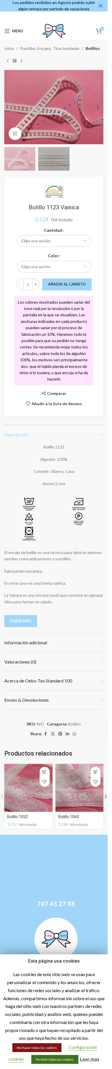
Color (53, 255)
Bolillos (93, 48)
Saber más (20, 621)
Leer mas (89, 1059)
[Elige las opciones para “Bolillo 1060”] (95, 772)
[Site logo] (54, 30)
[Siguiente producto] (21, 60)
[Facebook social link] (45, 734)
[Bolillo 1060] (79, 788)
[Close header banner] (100, 5)
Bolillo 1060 (68, 816)
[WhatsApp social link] (74, 734)
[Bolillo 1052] (28, 788)
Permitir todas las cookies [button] (55, 1059)
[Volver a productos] (14, 60)
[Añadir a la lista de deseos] (45, 782)
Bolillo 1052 (17, 816)
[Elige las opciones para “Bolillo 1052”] (45, 772)
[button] (10, 107)
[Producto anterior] (7, 60)
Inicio (9, 48)
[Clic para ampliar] (15, 133)
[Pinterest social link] (60, 734)
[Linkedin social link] (67, 734)
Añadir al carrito (67, 284)
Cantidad (53, 230)
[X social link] (53, 734)
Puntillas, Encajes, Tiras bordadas (50, 48)
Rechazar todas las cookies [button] (37, 1048)
